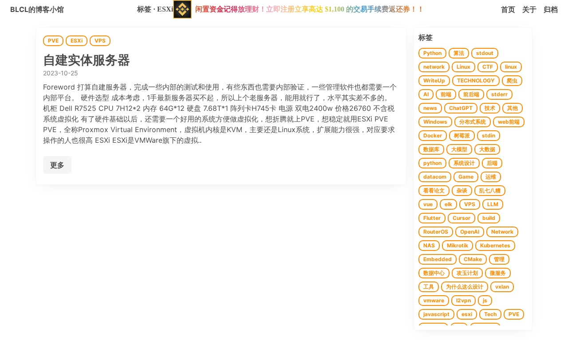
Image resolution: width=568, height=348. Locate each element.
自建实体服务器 (86, 60)
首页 (508, 9)
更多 (57, 164)
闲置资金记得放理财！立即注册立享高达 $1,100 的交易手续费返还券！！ (309, 9)
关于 (529, 9)
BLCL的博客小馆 (37, 9)
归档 (551, 9)
